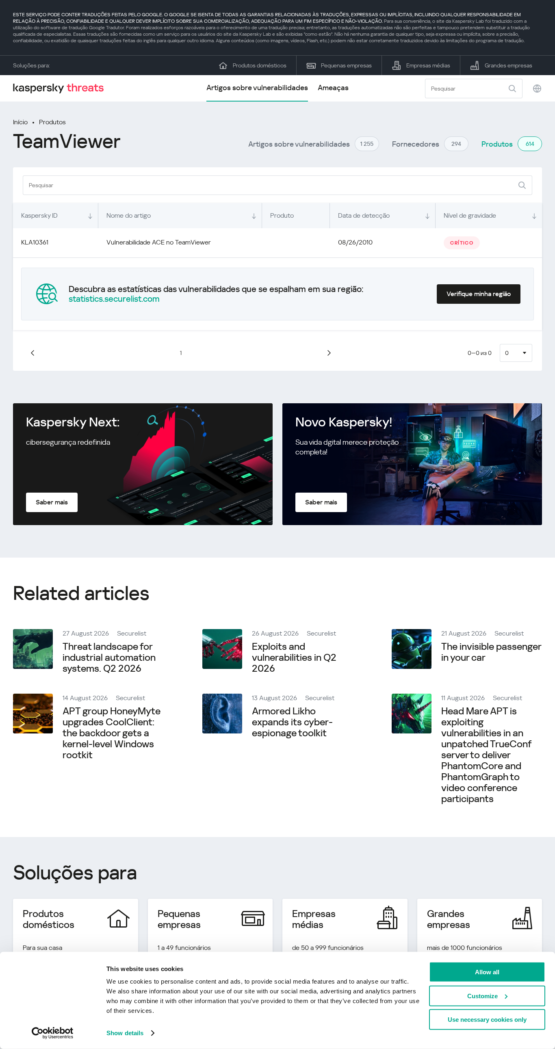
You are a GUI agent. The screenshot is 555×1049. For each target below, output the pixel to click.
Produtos (52, 122)
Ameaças (333, 87)
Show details (124, 1033)
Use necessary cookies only (487, 1019)
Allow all (487, 972)
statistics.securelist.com (114, 299)
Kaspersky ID (39, 215)
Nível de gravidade (470, 215)
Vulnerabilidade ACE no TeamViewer (158, 242)
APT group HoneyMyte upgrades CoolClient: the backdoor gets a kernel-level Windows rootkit (111, 733)
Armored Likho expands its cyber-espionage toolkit (292, 722)
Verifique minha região (479, 294)
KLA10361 (34, 242)
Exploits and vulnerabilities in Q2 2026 (294, 657)
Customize (482, 995)
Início (20, 122)
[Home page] (62, 88)
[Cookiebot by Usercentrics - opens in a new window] (52, 1033)
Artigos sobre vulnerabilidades (257, 87)
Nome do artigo (128, 215)
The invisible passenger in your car (491, 652)
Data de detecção (364, 215)
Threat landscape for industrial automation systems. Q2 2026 (109, 657)
